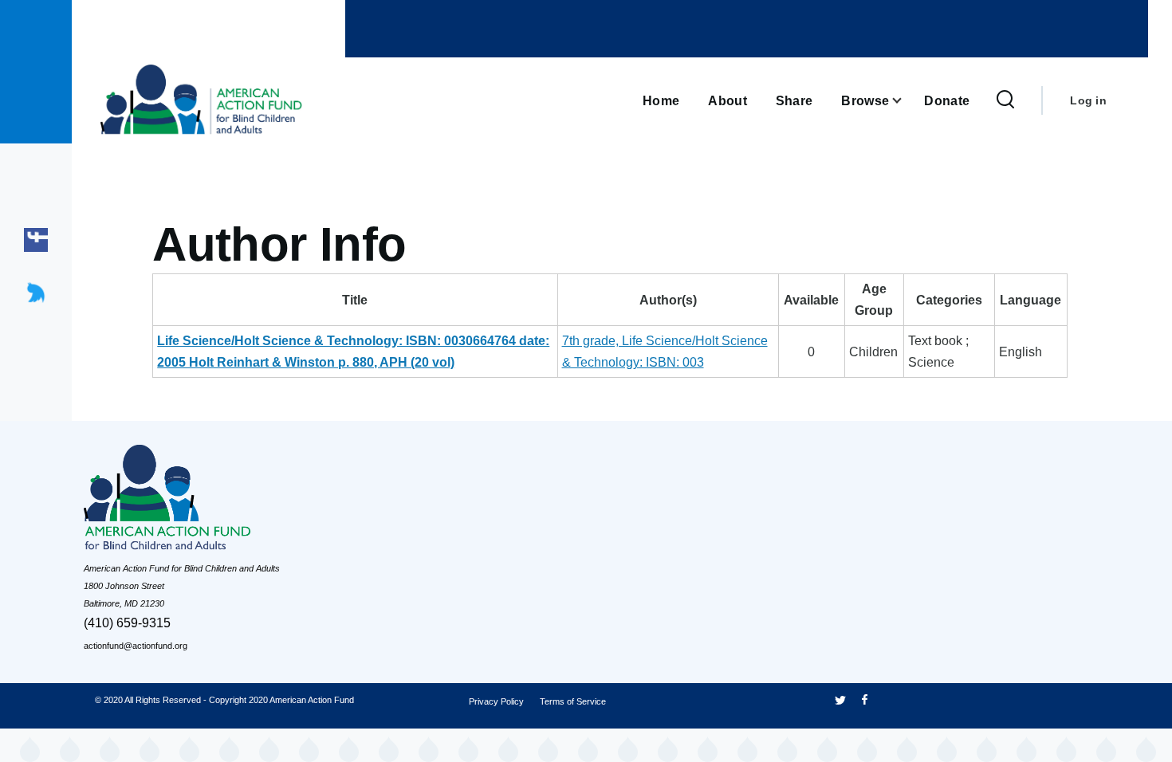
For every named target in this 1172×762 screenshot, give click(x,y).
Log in (1088, 100)
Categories (949, 300)
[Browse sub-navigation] (906, 100)
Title (355, 300)
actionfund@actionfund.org (135, 645)
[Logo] (203, 502)
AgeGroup (874, 299)
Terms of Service (573, 701)
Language (1030, 300)
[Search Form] (1005, 100)
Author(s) (668, 300)
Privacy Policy (496, 701)
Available (811, 300)
